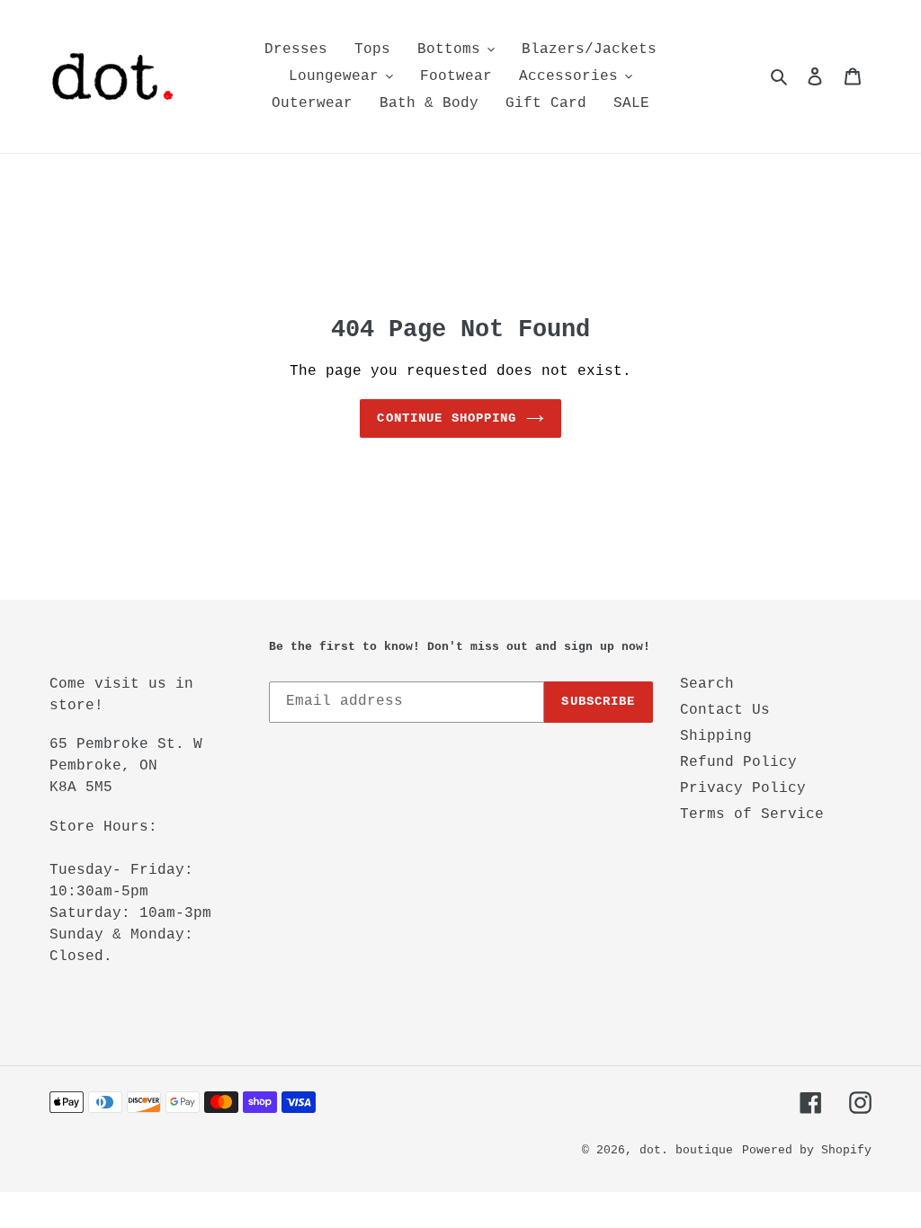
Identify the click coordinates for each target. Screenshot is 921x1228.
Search (707, 684)
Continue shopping (446, 418)
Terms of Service (752, 814)
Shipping (716, 736)
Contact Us (725, 710)
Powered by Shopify (807, 1150)
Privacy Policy (743, 788)
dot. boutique (686, 1150)
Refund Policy (738, 762)
